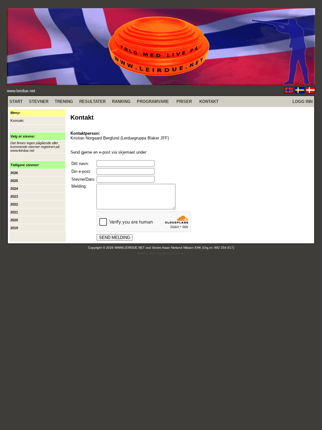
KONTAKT (209, 101)
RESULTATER (92, 101)
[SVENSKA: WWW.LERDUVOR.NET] (299, 91)
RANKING (121, 101)
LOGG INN (302, 101)
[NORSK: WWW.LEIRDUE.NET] (289, 91)
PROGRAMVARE (153, 101)
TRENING (64, 101)
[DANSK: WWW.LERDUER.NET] (310, 91)
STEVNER (38, 101)
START (16, 101)
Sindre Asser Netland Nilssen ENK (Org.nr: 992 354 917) (193, 247)
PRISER (184, 101)
